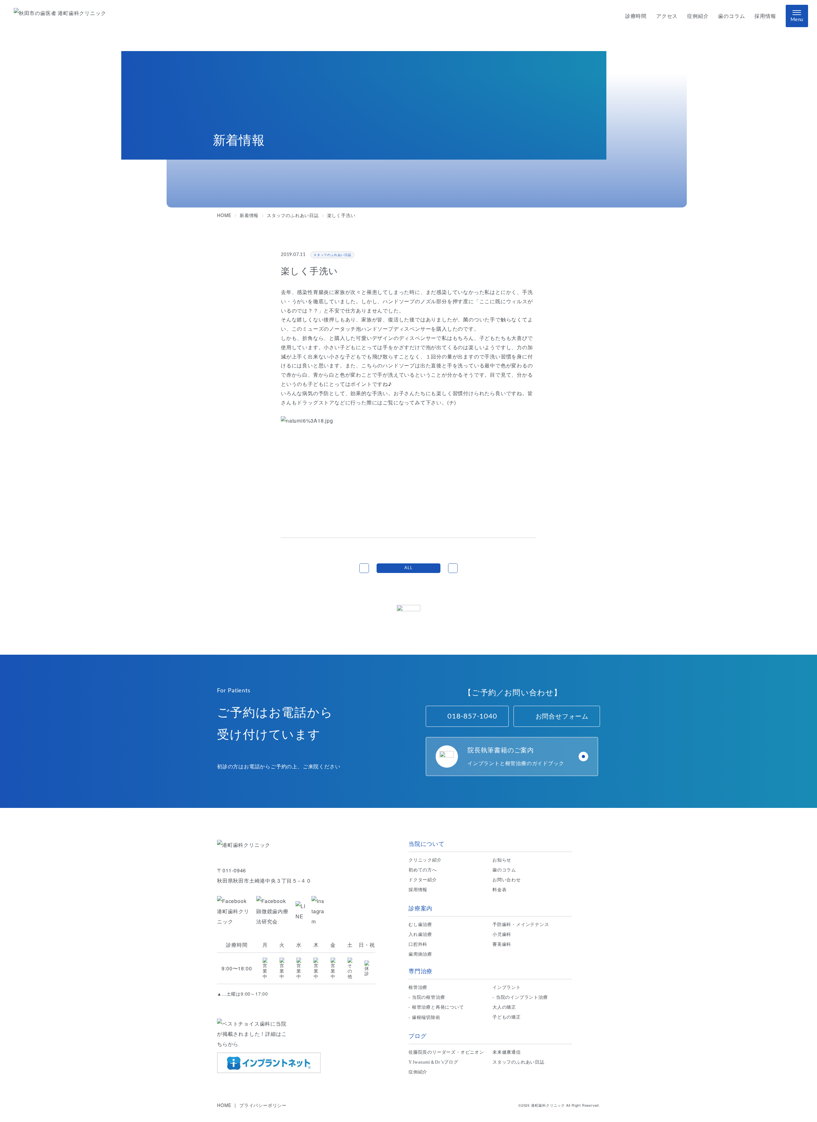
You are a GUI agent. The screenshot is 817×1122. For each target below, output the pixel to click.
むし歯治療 (420, 924)
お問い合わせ (506, 879)
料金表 (499, 889)
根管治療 (417, 987)
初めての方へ (422, 870)
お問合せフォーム (562, 716)
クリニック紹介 (425, 860)
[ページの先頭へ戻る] (408, 617)
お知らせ (501, 860)
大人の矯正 (504, 1007)
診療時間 (636, 16)
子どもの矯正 (506, 1017)
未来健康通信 (506, 1052)
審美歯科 (501, 944)
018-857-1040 (472, 716)
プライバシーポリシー (263, 1105)
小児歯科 (501, 934)
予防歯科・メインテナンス (520, 924)
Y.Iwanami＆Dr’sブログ (433, 1062)
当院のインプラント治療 (522, 997)
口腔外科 (417, 944)
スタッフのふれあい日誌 (518, 1062)
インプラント (506, 987)
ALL (408, 568)
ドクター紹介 (422, 879)
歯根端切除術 (426, 1017)
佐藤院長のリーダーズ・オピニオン (446, 1052)
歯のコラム (731, 16)
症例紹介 (697, 16)
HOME (224, 1105)
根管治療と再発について (438, 1007)
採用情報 (765, 16)
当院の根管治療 (428, 997)
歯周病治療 (420, 954)
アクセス (667, 16)
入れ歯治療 (420, 934)
